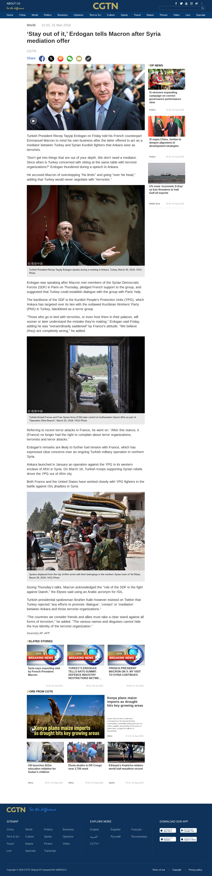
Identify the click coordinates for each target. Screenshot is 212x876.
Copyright (177, 870)
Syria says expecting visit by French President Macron (44, 671)
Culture (111, 15)
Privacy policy (195, 870)
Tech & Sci (95, 15)
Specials (200, 15)
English (94, 829)
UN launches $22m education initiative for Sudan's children (42, 768)
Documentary (139, 836)
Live (188, 15)
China (22, 15)
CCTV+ (94, 843)
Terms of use (159, 870)
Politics (48, 15)
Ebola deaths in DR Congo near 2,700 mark (85, 767)
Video (176, 15)
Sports (124, 15)
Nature (150, 15)
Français (136, 829)
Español (115, 829)
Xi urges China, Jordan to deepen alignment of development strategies (165, 142)
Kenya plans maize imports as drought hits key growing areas (125, 701)
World (35, 15)
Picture (163, 15)
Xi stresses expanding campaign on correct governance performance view (165, 97)
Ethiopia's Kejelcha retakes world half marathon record (126, 767)
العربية (93, 836)
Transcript (50, 850)
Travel (137, 15)
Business (63, 15)
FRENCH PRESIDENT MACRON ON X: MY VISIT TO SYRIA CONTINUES (125, 671)
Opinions (78, 15)
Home (10, 15)
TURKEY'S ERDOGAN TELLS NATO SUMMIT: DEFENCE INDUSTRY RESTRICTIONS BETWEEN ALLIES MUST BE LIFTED (85, 673)
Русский (116, 836)
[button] (33, 121)
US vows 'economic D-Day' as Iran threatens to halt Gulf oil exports (166, 189)
